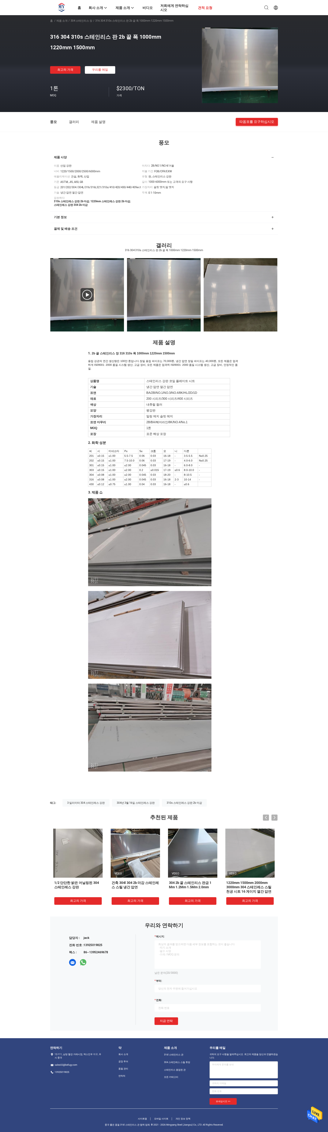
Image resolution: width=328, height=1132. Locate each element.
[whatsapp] (83, 962)
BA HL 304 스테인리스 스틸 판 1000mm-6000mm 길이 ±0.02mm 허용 (77, 887)
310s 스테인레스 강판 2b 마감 (184, 802)
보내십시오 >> (223, 1101)
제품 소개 (62, 20)
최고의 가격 (65, 69)
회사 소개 (123, 1054)
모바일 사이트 (161, 1118)
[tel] (93, 962)
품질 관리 (123, 1068)
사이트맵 (142, 1118)
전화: (159, 1000)
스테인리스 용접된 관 (175, 1070)
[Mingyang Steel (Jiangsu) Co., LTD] (61, 7)
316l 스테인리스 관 (173, 1054)
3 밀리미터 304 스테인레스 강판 (86, 802)
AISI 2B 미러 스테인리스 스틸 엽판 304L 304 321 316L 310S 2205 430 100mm (134, 887)
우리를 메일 (100, 69)
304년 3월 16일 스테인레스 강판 (136, 802)
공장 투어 (123, 1061)
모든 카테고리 (171, 1077)
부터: (159, 980)
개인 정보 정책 (183, 1118)
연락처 (121, 1076)
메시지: (160, 936)
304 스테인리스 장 (81, 20)
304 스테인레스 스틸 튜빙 (177, 1062)
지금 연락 (166, 1021)
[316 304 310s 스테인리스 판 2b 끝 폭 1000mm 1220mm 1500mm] (240, 65)
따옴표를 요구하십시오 (256, 122)
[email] (72, 962)
